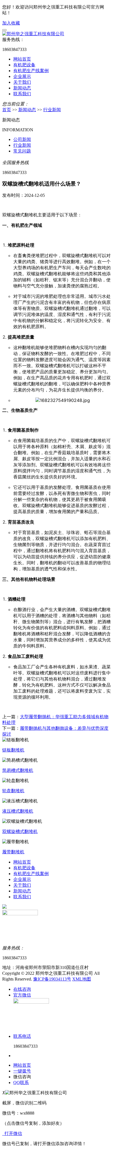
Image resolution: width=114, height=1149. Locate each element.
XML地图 (81, 979)
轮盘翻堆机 (13, 790)
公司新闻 (22, 139)
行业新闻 (52, 109)
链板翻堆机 (13, 750)
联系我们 (22, 93)
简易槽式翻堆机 (17, 770)
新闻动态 (22, 88)
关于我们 (22, 82)
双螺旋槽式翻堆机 (20, 831)
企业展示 (22, 76)
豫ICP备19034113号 (52, 979)
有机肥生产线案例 (31, 70)
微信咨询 (22, 1076)
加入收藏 (11, 23)
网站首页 (22, 59)
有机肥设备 (24, 64)
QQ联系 (21, 1082)
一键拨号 (22, 1071)
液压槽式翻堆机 (17, 811)
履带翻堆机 (13, 852)
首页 (6, 109)
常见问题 (22, 151)
